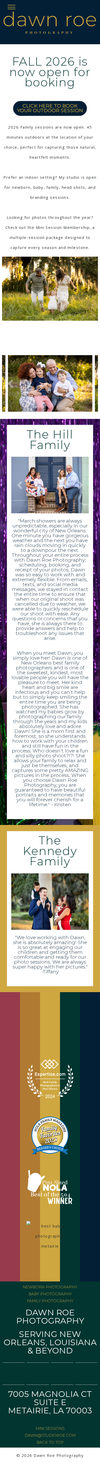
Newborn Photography (50, 1287)
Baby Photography (50, 1293)
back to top (50, 1442)
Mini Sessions (50, 1428)
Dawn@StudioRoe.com (50, 1435)
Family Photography (50, 1300)
